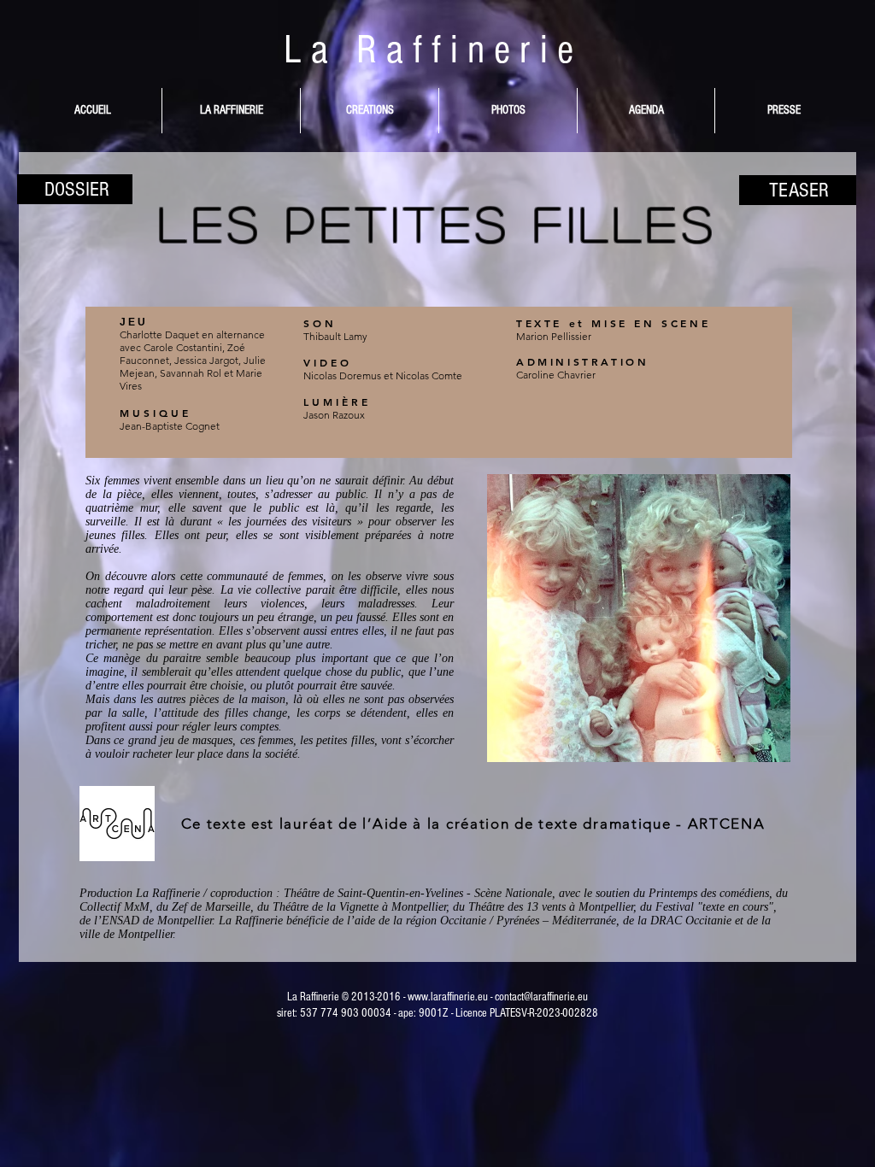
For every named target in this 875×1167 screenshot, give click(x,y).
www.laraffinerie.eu (448, 997)
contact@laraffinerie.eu (541, 997)
